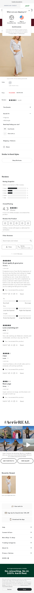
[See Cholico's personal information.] (9, 265)
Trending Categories (9, 543)
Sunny (4, 386)
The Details (7, 107)
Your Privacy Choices (7, 586)
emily (4, 330)
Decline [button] (9, 589)
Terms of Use (21, 33)
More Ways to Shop (8, 537)
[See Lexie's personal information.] (8, 358)
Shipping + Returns (9, 141)
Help (3, 527)
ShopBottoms (17, 160)
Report (22, 293)
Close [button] (24, 589)
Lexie (4, 358)
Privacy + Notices (7, 553)
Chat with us (11, 133)
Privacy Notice (13, 33)
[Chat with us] (5, 133)
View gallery (25, 461)
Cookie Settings (24, 585)
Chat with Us (18, 506)
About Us (5, 548)
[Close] (29, 10)
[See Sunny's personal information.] (8, 386)
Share (8, 147)
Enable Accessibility (17, 1)
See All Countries (16, 26)
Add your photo (8, 461)
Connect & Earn (7, 532)
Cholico (5, 265)
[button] (12, 19)
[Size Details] (5, 129)
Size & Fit (6, 113)
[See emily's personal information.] (7, 330)
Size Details (11, 129)
